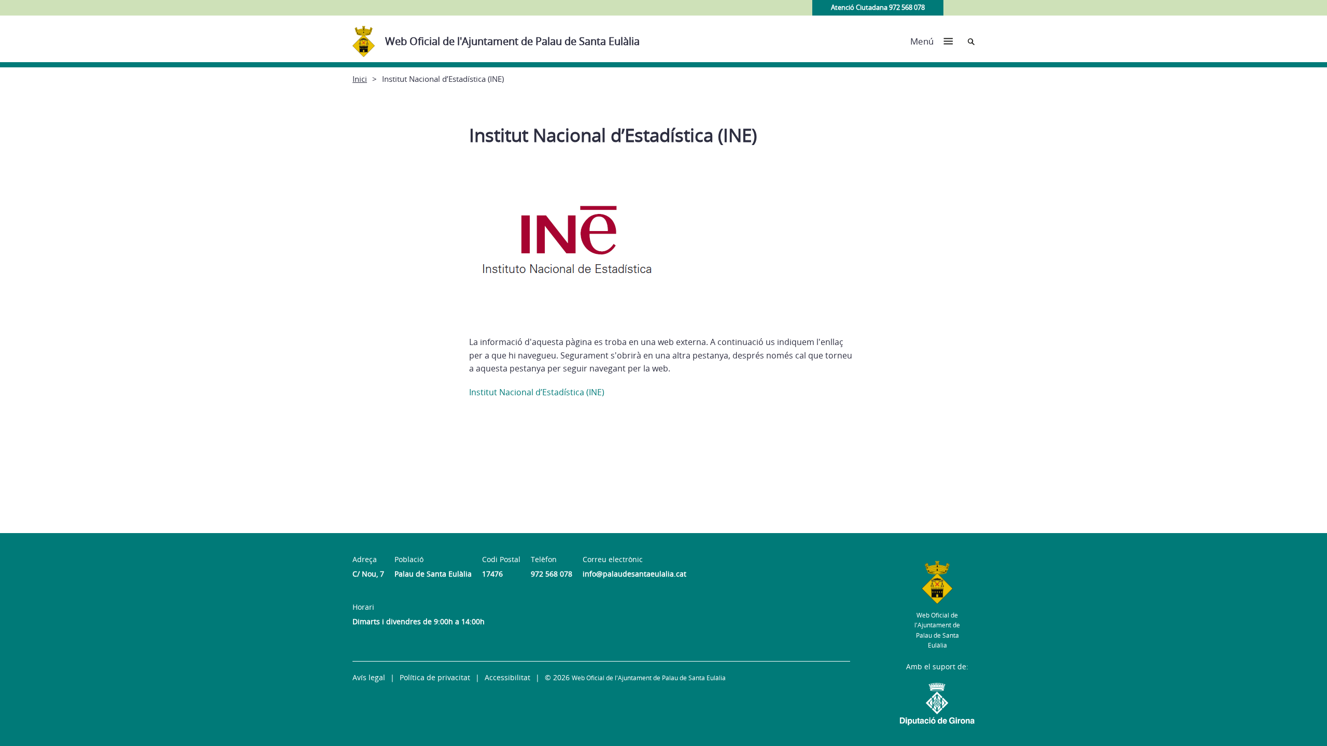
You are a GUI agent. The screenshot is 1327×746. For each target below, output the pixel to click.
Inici (359, 79)
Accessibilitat (507, 677)
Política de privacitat (435, 677)
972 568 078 (551, 574)
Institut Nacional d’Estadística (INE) (536, 392)
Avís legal (368, 677)
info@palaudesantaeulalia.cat (634, 574)
